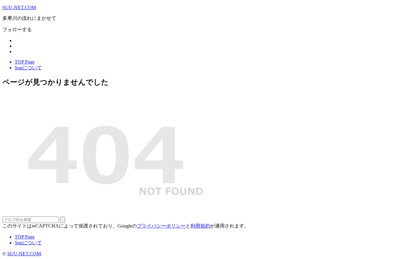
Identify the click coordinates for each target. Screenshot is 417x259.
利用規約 (200, 225)
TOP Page (24, 61)
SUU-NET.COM (19, 7)
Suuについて (28, 67)
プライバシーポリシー (161, 225)
